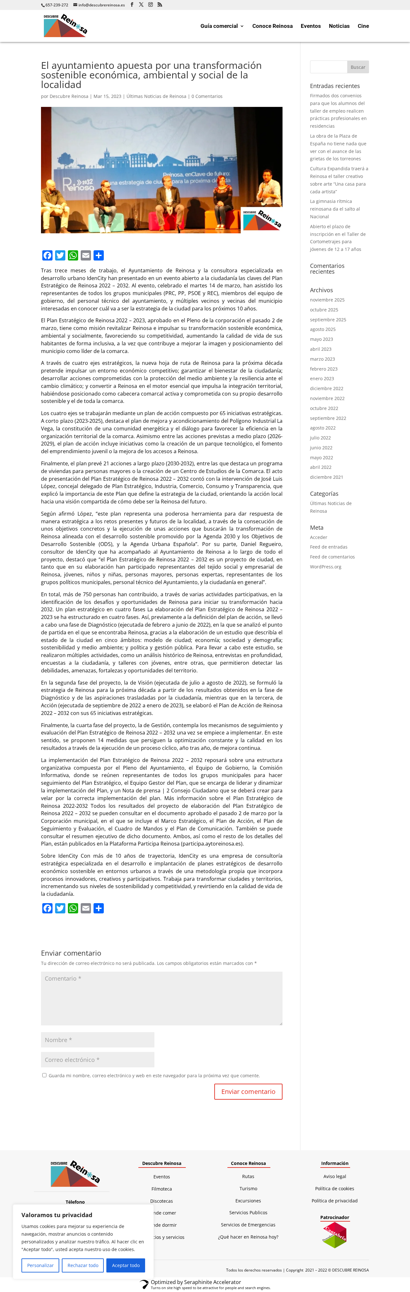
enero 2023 (322, 378)
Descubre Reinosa (69, 96)
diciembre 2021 (326, 477)
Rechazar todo (83, 1265)
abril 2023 (321, 349)
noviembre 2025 (327, 300)
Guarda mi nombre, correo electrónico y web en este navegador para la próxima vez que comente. (154, 1075)
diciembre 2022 (326, 388)
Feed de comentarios (332, 557)
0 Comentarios (207, 96)
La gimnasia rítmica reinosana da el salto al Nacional (335, 209)
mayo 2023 (321, 339)
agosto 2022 (323, 428)
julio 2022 (320, 438)
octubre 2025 (324, 310)
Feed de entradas (329, 547)
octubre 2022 (324, 408)
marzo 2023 (322, 359)
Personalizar (40, 1265)
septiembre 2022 (328, 418)
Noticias (339, 26)
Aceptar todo (126, 1265)
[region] (83, 1241)
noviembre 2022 (327, 398)
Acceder (318, 537)
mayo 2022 (321, 457)
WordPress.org (325, 567)
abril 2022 (321, 467)
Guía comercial (219, 26)
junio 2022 (321, 448)
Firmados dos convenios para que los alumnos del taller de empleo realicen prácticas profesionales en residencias (338, 110)
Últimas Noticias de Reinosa (156, 96)
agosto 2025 (323, 329)
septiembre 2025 (328, 320)
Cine (363, 26)
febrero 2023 (324, 369)
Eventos (311, 26)
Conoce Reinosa (272, 26)
